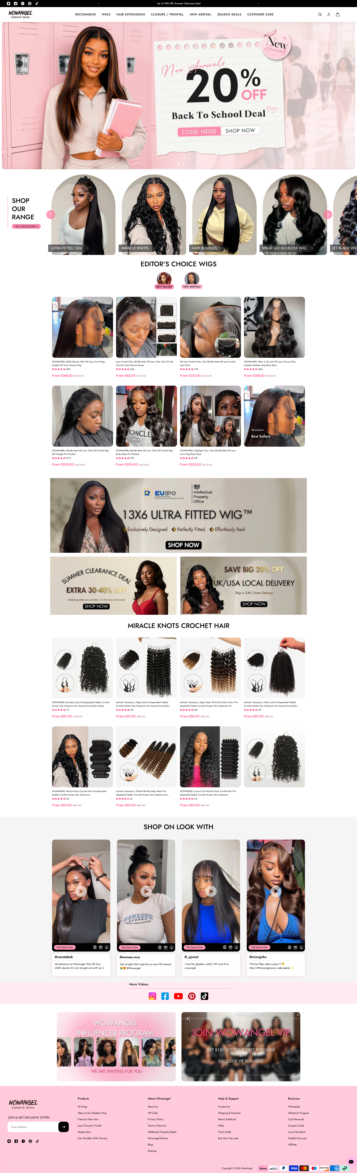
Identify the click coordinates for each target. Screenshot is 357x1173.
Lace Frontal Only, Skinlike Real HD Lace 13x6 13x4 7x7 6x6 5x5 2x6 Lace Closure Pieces (144, 363)
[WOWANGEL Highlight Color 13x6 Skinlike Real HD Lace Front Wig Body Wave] (210, 416)
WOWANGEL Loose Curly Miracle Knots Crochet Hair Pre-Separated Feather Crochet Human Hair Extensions (208, 793)
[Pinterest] (29, 3)
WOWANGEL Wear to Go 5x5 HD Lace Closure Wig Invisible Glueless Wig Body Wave (269, 363)
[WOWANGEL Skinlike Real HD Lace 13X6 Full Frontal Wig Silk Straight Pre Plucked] (82, 416)
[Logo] (20, 14)
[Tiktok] (36, 3)
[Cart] (337, 14)
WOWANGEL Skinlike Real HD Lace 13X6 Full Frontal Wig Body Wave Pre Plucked (144, 452)
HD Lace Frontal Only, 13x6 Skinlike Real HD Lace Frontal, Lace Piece (208, 363)
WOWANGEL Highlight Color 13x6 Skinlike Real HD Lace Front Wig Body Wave (208, 452)
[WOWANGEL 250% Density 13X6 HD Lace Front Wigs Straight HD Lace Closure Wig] (82, 327)
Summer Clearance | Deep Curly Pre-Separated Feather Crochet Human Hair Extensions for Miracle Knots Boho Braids (142, 704)
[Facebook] (15, 3)
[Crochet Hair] (274, 756)
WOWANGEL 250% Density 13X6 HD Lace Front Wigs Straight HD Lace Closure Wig (78, 363)
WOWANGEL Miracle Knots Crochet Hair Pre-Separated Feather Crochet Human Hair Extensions (79, 793)
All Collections (25, 226)
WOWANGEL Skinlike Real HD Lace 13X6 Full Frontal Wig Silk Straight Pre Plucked (80, 452)
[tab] (174, 164)
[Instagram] (8, 3)
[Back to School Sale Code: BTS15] (178, 3)
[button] (50, 214)
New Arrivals (192, 286)
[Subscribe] (63, 1127)
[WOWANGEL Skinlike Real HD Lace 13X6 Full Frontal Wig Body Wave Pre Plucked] (146, 416)
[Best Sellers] (274, 416)
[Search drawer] (319, 14)
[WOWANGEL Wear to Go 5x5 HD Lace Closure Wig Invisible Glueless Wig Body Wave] (274, 327)
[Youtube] (22, 3)
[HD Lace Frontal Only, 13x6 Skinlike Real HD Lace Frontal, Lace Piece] (210, 327)
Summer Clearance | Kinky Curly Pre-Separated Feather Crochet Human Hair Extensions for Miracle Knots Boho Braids (270, 704)
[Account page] (328, 14)
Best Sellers (164, 286)
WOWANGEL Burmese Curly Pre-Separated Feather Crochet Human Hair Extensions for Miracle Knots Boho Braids (81, 704)
